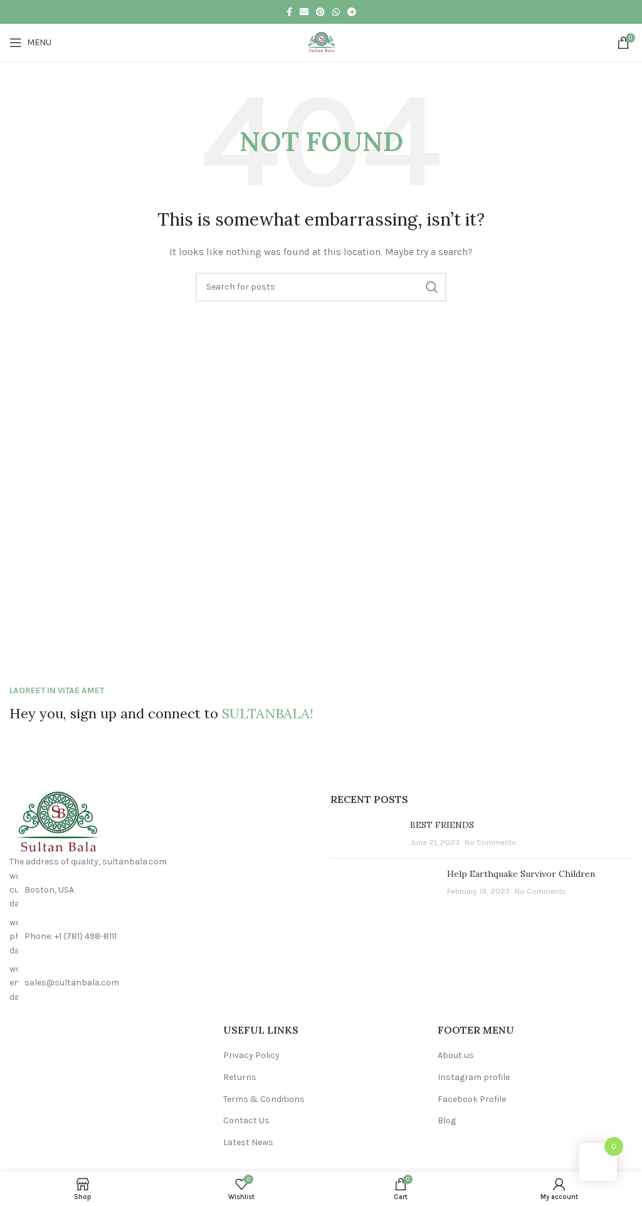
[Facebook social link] (289, 12)
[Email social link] (304, 12)
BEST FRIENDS (442, 825)
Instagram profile (474, 1077)
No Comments (490, 842)
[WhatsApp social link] (336, 12)
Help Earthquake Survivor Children (521, 873)
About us (456, 1055)
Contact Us (246, 1120)
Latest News (248, 1142)
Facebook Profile (472, 1099)
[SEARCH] (432, 287)
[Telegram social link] (352, 12)
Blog (447, 1120)
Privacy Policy (251, 1055)
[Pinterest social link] (320, 12)
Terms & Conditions (264, 1099)
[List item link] (160, 937)
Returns (239, 1077)
